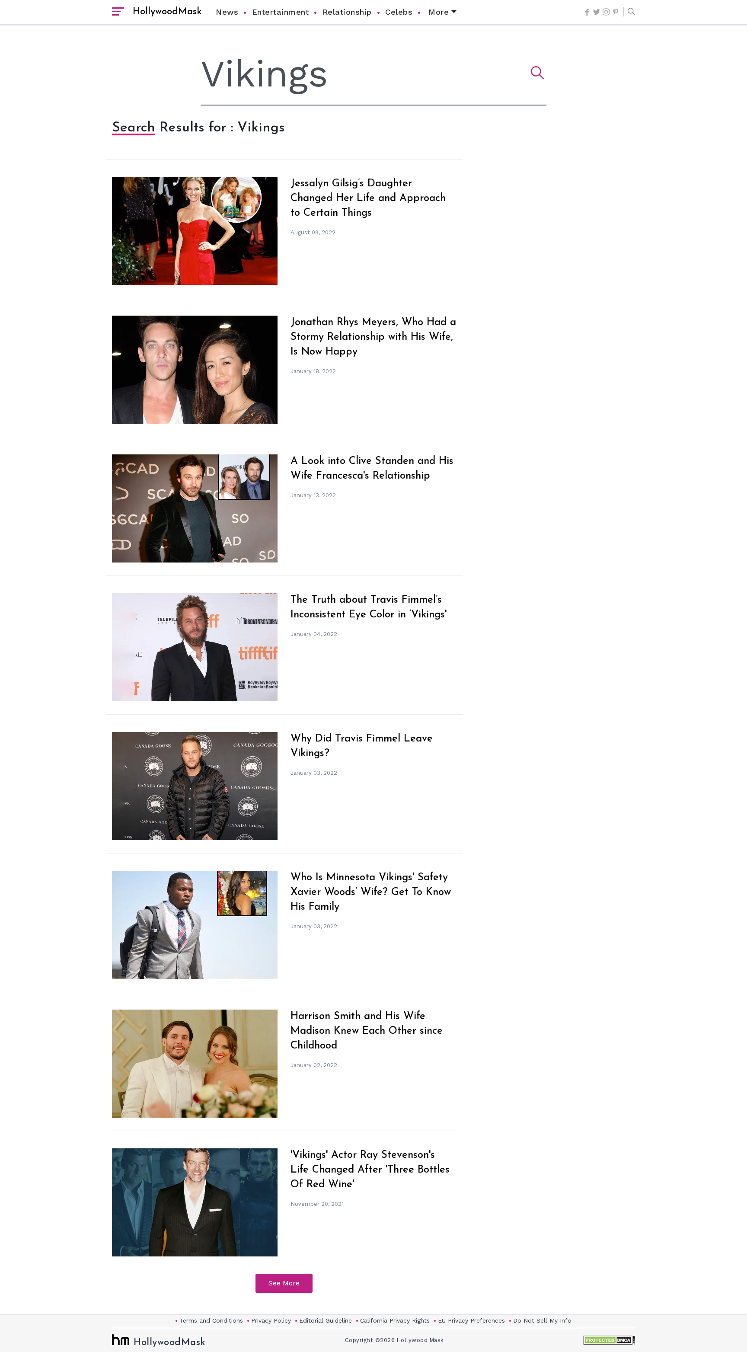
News (227, 11)
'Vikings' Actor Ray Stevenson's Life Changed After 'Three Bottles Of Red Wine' (370, 1169)
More (438, 11)
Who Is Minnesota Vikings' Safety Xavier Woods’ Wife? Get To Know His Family (370, 892)
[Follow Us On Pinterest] (615, 12)
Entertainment (280, 11)
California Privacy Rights (395, 1320)
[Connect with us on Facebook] (587, 12)
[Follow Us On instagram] (606, 12)
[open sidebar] (118, 12)
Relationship (347, 11)
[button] (629, 12)
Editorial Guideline (325, 1320)
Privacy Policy (271, 1320)
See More (284, 1283)
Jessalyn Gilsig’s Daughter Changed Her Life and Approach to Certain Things (368, 198)
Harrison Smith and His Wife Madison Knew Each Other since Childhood (366, 1031)
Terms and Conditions (211, 1320)
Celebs (398, 11)
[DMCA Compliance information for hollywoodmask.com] (609, 1340)
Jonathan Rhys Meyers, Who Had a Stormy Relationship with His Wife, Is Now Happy (373, 337)
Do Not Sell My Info (542, 1320)
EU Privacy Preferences (471, 1320)
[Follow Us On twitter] (596, 12)
